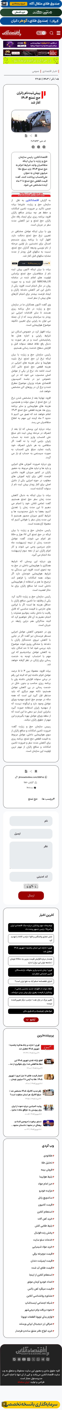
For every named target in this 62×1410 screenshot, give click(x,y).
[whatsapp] (38, 1359)
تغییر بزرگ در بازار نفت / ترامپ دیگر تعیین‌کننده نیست (31, 1001)
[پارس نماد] (31, 60)
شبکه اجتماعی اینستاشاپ (39, 1303)
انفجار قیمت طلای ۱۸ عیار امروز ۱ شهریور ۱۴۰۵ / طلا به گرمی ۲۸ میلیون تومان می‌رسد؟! (25, 1077)
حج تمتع (33, 799)
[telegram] (43, 1359)
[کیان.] (31, 21)
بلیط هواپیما (46, 1177)
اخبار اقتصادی (49, 71)
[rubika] (19, 1359)
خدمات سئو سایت (43, 1240)
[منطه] (31, 52)
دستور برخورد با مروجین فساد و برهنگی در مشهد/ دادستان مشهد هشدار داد (27, 1123)
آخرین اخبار (46, 915)
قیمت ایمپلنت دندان (42, 1261)
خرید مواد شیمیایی (42, 1247)
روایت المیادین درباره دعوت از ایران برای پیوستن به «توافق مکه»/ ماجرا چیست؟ (27, 1108)
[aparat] (48, 1359)
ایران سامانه (23, 1382)
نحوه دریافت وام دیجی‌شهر (39, 1310)
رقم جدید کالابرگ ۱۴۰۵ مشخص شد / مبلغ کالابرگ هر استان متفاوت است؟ (25, 1093)
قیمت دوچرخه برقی (43, 1254)
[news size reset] (39, 147)
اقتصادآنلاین (32, 200)
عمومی (35, 71)
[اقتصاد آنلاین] (11, 33)
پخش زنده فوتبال (43, 1233)
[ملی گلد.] (31, 12)
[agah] (31, 4)
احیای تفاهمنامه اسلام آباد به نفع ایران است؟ (33, 981)
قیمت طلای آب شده (42, 1268)
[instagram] (29, 1359)
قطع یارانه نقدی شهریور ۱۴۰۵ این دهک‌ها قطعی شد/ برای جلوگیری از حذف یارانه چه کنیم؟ (25, 1062)
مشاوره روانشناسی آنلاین (40, 1296)
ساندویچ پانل (45, 1198)
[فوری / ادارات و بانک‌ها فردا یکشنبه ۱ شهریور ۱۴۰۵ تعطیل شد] (47, 1049)
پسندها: (29, 787)
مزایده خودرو (46, 1191)
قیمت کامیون (45, 1205)
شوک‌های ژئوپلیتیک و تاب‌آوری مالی (37, 1011)
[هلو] (31, 194)
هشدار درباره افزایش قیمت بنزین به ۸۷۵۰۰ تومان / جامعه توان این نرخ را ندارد (31, 961)
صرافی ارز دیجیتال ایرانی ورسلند (36, 1324)
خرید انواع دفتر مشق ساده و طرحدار (34, 1331)
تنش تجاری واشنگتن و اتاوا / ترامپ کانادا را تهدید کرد (31, 938)
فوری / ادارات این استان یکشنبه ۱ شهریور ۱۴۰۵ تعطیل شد (33, 949)
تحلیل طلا (47, 1163)
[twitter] (33, 1359)
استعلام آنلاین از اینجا (41, 1275)
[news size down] (44, 147)
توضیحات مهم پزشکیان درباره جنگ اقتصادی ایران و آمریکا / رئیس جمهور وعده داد (31, 927)
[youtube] (24, 1359)
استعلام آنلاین (45, 1212)
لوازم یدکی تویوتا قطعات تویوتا (37, 1317)
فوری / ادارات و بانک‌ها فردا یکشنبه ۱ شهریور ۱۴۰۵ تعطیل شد (24, 1047)
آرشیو (32, 1020)
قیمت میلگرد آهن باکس (40, 1289)
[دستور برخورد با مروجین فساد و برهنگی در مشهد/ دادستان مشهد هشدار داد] (48, 1125)
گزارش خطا (29, 782)
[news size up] (33, 147)
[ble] (14, 1359)
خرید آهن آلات (45, 1219)
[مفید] (31, 1404)
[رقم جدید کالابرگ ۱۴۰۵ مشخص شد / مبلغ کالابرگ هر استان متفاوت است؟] (48, 1095)
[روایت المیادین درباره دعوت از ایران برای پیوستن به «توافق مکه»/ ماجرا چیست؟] (48, 1110)
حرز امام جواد (45, 1184)
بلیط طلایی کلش (44, 1226)
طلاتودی (48, 1156)
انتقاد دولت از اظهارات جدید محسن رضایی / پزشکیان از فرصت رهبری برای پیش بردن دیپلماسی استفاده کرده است (31, 991)
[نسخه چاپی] (26, 136)
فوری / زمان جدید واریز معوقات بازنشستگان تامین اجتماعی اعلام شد (33, 972)
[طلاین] (31, 44)
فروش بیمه (47, 1170)
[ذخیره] (36, 136)
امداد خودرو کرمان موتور (40, 1282)
